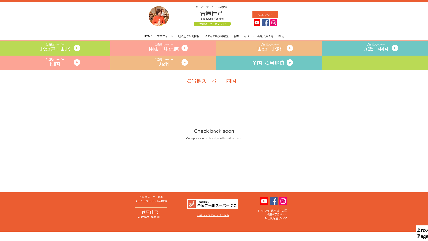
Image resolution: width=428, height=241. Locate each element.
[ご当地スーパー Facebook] (265, 22)
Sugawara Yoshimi (212, 18)
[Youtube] (257, 22)
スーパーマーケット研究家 (211, 7)
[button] (189, 36)
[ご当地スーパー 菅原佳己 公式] (273, 22)
